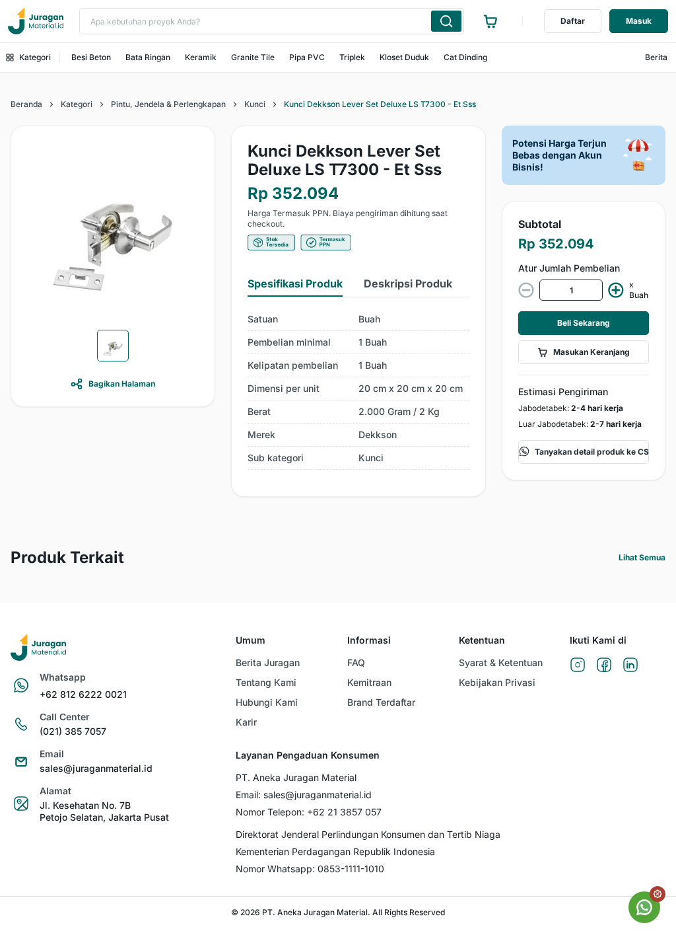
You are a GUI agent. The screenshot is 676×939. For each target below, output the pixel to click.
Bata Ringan (147, 57)
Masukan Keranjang (591, 352)
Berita (656, 57)
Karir (246, 722)
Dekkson (377, 434)
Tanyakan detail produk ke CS (592, 452)
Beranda (26, 104)
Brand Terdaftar (381, 702)
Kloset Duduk (404, 57)
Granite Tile (253, 57)
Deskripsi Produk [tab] (408, 283)
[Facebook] (604, 666)
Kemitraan (369, 682)
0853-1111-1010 (351, 868)
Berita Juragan (268, 662)
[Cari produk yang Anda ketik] (446, 21)
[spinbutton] (571, 290)
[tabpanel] (358, 389)
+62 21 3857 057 (344, 811)
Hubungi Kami (267, 702)
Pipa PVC (307, 57)
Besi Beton (91, 57)
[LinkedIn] (630, 666)
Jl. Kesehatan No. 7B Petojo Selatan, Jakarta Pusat (104, 811)
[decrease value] (526, 290)
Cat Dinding (465, 57)
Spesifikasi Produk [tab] (295, 283)
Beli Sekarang (583, 323)
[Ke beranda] (35, 21)
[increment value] (616, 290)
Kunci (254, 104)
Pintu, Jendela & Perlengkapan (168, 104)
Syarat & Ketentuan (501, 662)
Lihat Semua (642, 557)
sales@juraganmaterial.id (96, 768)
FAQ (356, 662)
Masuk (639, 21)
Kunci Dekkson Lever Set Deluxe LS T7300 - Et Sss (380, 104)
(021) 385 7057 (73, 731)
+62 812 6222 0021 (83, 694)
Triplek (352, 57)
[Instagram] (578, 666)
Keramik (201, 57)
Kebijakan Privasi (497, 682)
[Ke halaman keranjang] (490, 21)
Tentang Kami (266, 682)
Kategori (35, 57)
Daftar (572, 21)
